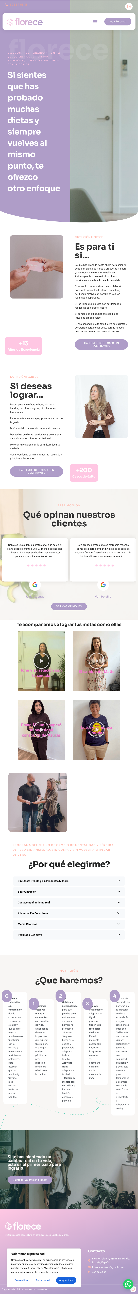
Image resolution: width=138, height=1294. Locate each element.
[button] (95, 21)
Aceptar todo (66, 1280)
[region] (44, 1267)
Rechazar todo (43, 1280)
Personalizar (21, 1280)
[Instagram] (129, 6)
